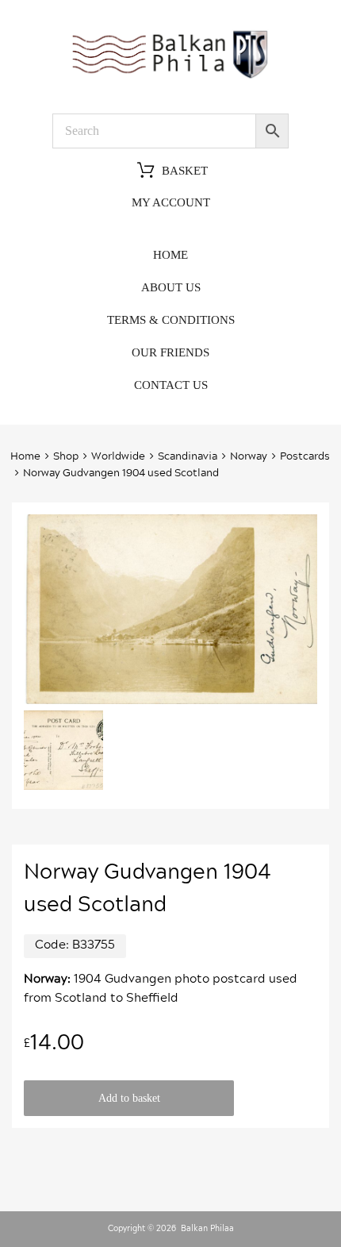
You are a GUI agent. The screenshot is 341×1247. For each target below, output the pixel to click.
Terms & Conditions (171, 320)
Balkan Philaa (207, 1229)
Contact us (171, 385)
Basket (185, 170)
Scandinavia (187, 457)
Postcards (305, 457)
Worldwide (118, 457)
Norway (248, 457)
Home (170, 254)
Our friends (170, 352)
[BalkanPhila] (170, 77)
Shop (66, 457)
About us (171, 287)
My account (171, 202)
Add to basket (129, 1098)
